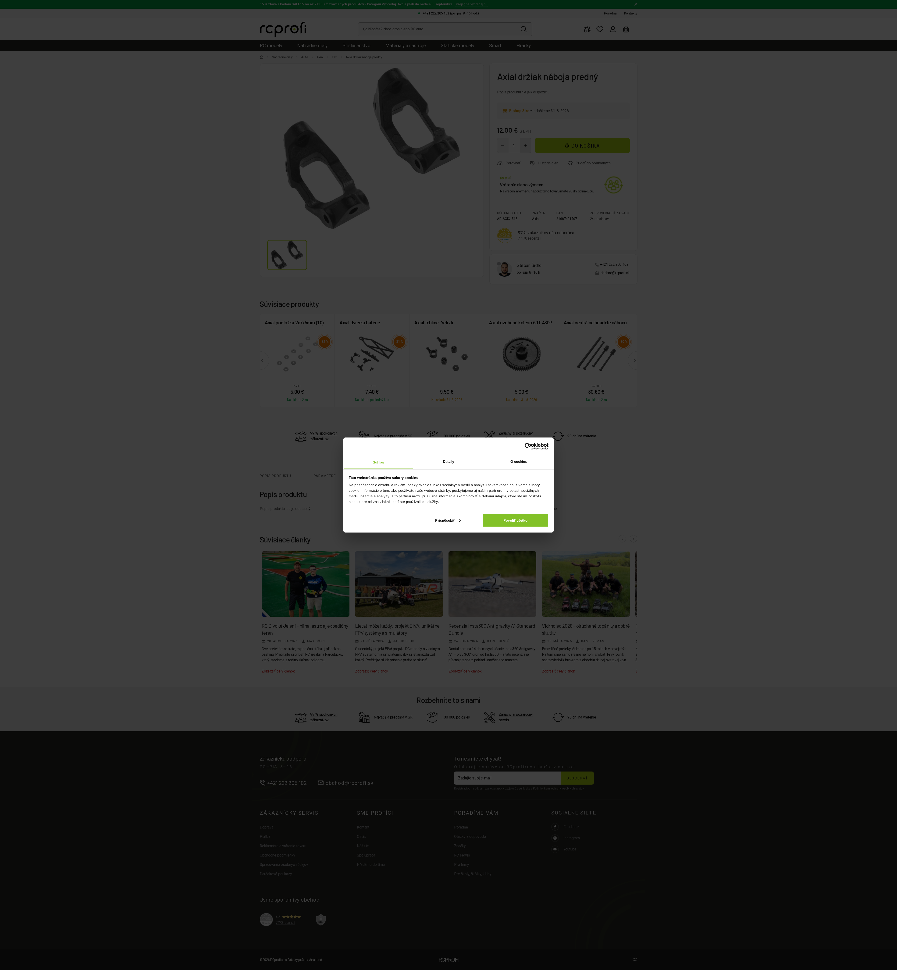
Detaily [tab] (448, 462)
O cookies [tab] (518, 462)
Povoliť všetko (515, 520)
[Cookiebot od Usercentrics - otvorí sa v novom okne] (528, 446)
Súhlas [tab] (378, 462)
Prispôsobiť (445, 520)
